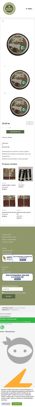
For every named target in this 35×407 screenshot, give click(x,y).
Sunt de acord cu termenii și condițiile (14, 293)
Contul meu (5, 267)
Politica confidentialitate (9, 239)
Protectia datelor (7, 253)
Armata (10, 137)
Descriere (5, 143)
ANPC (3, 269)
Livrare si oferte (6, 234)
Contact (4, 248)
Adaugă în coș (15, 131)
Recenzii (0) (5, 147)
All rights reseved (19, 308)
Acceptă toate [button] (17, 404)
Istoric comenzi (6, 272)
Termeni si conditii (7, 242)
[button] (3, 21)
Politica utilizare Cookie (9, 237)
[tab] (17, 143)
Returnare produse (7, 250)
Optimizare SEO (14, 310)
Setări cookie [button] (6, 404)
